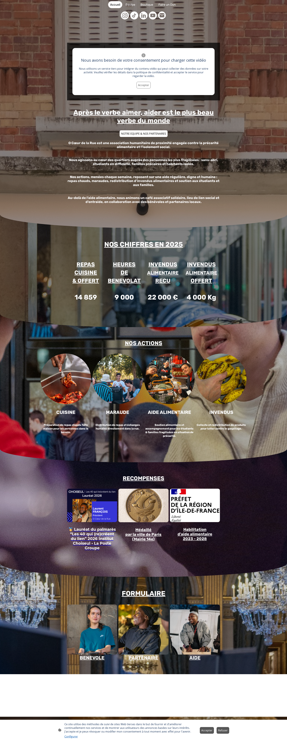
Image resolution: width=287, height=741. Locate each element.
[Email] (162, 15)
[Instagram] (125, 15)
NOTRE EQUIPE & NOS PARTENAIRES (143, 133)
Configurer (71, 736)
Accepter (143, 85)
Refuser (223, 730)
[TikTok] (134, 15)
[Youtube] (153, 15)
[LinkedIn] (143, 15)
